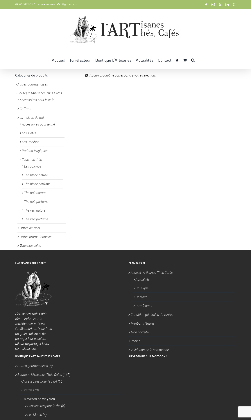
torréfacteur (144, 306)
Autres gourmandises (32, 84)
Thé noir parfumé (36, 201)
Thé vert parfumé (36, 219)
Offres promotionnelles (36, 237)
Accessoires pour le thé (38, 124)
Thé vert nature (34, 210)
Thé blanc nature (36, 175)
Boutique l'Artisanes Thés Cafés (39, 93)
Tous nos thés (32, 159)
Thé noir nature (35, 193)
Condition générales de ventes (152, 315)
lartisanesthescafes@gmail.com (57, 4)
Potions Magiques (35, 151)
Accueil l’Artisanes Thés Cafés (152, 272)
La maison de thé (32, 117)
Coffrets (25, 109)
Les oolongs (32, 166)
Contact (141, 297)
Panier (135, 341)
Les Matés (29, 133)
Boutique (142, 288)
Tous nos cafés (30, 246)
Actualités (143, 279)
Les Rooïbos (30, 142)
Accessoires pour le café (37, 100)
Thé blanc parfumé (37, 184)
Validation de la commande (150, 350)
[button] (193, 59)
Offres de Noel (30, 228)
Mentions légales (143, 323)
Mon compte (140, 332)
